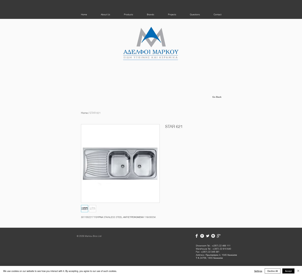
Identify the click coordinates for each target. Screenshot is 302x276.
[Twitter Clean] (208, 236)
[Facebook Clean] (197, 236)
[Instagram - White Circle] (213, 236)
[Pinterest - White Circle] (202, 236)
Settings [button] (258, 271)
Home (84, 112)
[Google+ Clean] (219, 236)
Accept (288, 271)
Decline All (272, 271)
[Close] (298, 270)
